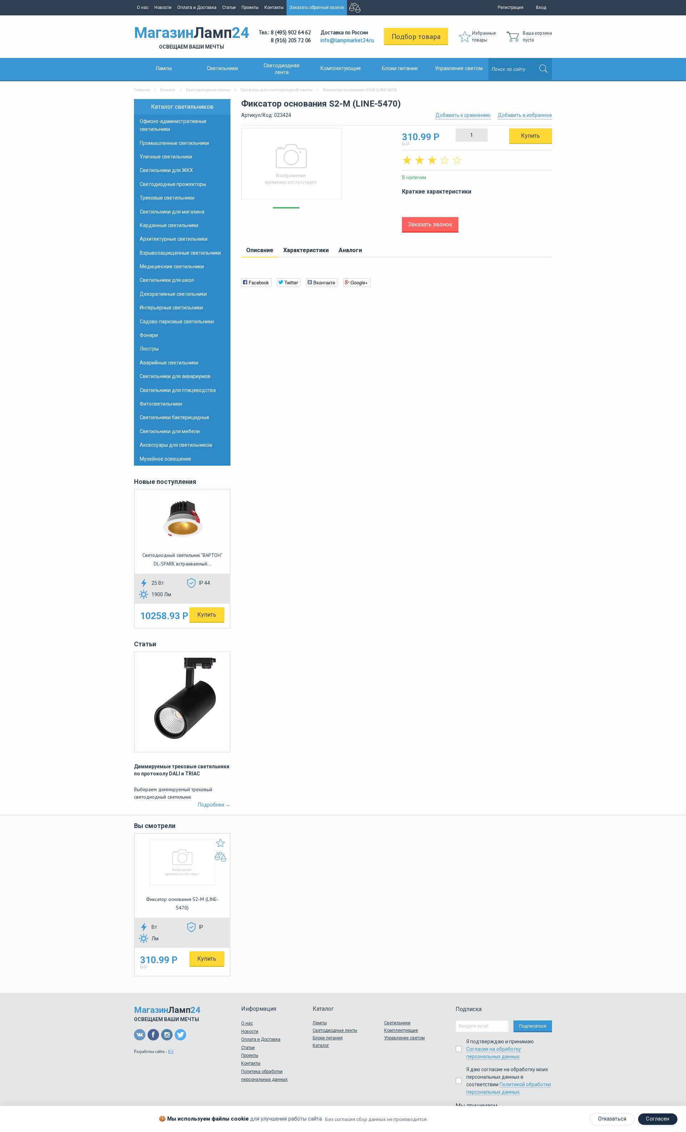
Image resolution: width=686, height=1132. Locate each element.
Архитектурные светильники (174, 239)
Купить (206, 614)
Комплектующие (340, 68)
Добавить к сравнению (463, 115)
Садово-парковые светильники (177, 321)
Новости (163, 7)
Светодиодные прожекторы (173, 184)
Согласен (657, 1119)
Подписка (469, 1009)
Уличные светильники (166, 157)
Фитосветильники (161, 404)
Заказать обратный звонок (316, 7)
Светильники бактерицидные (174, 417)
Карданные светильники (169, 225)
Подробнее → (214, 805)
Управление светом (459, 68)
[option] (316, 167)
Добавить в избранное (525, 115)
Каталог (167, 90)
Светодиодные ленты (208, 90)
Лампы (163, 68)
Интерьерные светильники (171, 307)
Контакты (274, 7)
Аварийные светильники (169, 363)
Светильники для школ (167, 280)
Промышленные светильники (174, 143)
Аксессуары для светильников (176, 445)
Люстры (149, 349)
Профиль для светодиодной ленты (276, 90)
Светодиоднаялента (281, 69)
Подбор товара (416, 36)
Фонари (149, 335)
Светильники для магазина (172, 212)
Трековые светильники (167, 198)
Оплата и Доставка (197, 7)
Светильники (222, 68)
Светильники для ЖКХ (166, 170)
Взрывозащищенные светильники (180, 253)
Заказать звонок (430, 224)
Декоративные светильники (173, 294)
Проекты (250, 7)
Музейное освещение (165, 459)
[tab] (259, 251)
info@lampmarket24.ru (347, 40)
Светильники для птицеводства (178, 390)
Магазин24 (191, 37)
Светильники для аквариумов (175, 376)
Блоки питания (400, 68)
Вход (541, 7)
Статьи (229, 7)
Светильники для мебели (170, 431)
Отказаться (612, 1119)
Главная (142, 90)
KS (171, 1051)
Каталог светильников (182, 106)
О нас (143, 7)
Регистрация (510, 7)
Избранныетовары (484, 36)
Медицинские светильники (172, 266)
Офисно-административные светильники (173, 125)
